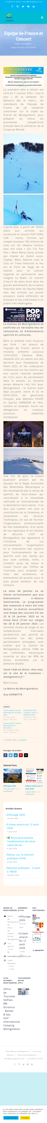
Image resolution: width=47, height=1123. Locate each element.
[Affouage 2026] (12, 776)
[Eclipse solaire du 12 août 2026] (34, 776)
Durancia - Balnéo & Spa (9, 1011)
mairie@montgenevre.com (32, 2)
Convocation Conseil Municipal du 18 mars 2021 (12, 712)
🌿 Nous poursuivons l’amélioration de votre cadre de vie (21, 841)
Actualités (23, 740)
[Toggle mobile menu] (42, 17)
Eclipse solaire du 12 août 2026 (30, 775)
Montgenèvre (32, 1055)
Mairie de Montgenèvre (20, 1051)
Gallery (16, 775)
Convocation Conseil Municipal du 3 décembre (12, 725)
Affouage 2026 (9, 775)
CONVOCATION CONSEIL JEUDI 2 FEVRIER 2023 (31, 712)
